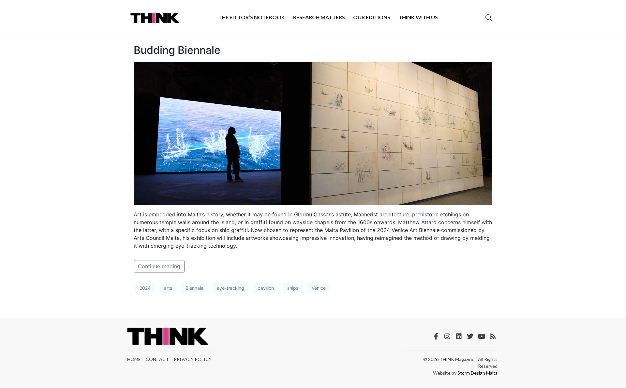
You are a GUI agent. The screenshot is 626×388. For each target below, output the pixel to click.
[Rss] (493, 336)
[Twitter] (470, 336)
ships (292, 288)
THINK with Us (418, 17)
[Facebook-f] (436, 336)
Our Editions (371, 17)
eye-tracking (230, 288)
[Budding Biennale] (313, 133)
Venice (319, 288)
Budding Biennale (177, 50)
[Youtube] (481, 336)
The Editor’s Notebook (251, 17)
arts (168, 288)
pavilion (266, 288)
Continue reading (159, 266)
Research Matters (319, 17)
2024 (145, 288)
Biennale (194, 288)
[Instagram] (447, 336)
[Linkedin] (458, 336)
